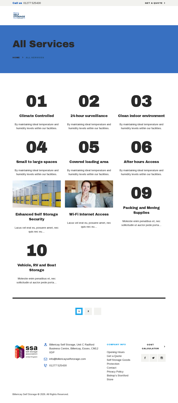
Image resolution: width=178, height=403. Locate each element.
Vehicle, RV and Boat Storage (36, 267)
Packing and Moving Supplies (141, 210)
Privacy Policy (115, 371)
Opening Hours (116, 352)
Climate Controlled (36, 116)
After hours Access (141, 162)
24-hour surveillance (89, 116)
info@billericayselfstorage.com (67, 358)
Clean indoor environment (141, 116)
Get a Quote (114, 356)
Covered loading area (88, 162)
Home (16, 57)
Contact (111, 367)
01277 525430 (58, 365)
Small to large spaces (36, 162)
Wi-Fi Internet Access (89, 214)
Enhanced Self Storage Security (36, 216)
